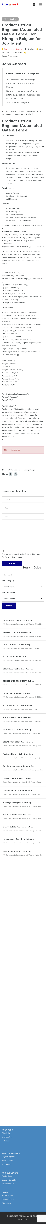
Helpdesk (6, 1141)
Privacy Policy (8, 1199)
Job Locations (8, 592)
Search (9, 606)
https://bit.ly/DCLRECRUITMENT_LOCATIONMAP (23, 247)
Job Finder (6, 1164)
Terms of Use (7, 1195)
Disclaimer (6, 1203)
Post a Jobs (7, 1176)
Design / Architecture (10, 56)
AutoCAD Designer (13, 470)
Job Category (8, 581)
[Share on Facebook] (10, 474)
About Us (6, 1133)
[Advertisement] (23, 890)
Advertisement (8, 1184)
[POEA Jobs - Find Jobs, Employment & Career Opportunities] (13, 4)
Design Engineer (31, 470)
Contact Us (7, 1137)
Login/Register (8, 1157)
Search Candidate (10, 1180)
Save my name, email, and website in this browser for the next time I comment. (21, 555)
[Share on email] (16, 474)
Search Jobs (7, 1160)
